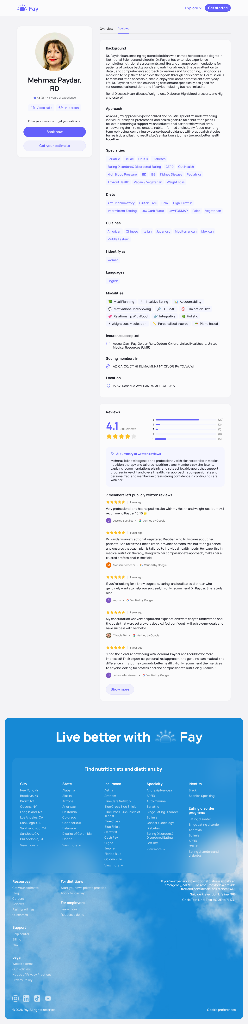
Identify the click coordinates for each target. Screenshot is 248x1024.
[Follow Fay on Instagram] (15, 998)
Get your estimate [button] (54, 145)
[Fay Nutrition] (27, 8)
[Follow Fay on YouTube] (48, 998)
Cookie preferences (221, 1010)
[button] (193, 8)
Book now (54, 131)
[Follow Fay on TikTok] (37, 998)
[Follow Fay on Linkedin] (26, 998)
